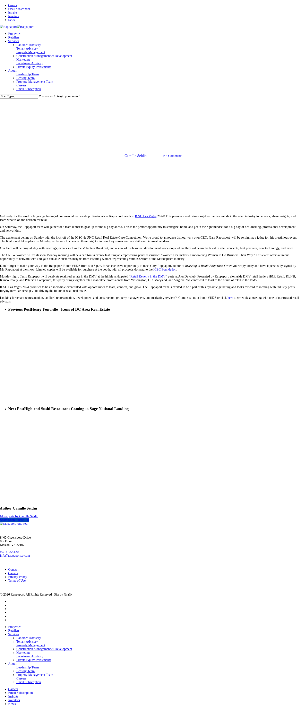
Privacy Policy (17, 577)
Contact (13, 569)
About (12, 663)
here (230, 297)
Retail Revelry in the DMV (148, 276)
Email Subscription (28, 682)
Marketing (23, 652)
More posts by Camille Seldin (19, 516)
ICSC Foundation (164, 269)
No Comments (172, 155)
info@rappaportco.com (15, 555)
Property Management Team (34, 674)
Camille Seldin (135, 156)
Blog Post (144, 134)
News (159, 134)
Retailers (13, 630)
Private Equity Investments (33, 660)
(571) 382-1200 (10, 552)
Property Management (30, 645)
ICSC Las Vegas (145, 216)
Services (13, 634)
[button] (18, 530)
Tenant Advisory (27, 641)
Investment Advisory (29, 656)
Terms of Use (17, 580)
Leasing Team (25, 671)
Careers (13, 573)
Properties (14, 627)
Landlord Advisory (28, 638)
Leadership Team (27, 667)
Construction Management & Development (44, 649)
